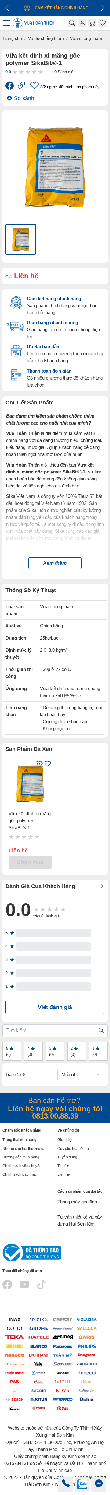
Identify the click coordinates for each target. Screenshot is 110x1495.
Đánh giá (63, 72)
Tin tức (63, 1166)
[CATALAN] (38, 1381)
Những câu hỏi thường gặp (25, 1148)
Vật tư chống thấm (46, 38)
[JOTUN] (38, 1399)
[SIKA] (14, 1390)
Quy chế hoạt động (73, 1148)
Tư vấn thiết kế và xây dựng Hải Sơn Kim (79, 1220)
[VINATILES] (86, 1390)
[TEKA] (14, 1337)
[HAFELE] (38, 1337)
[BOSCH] (14, 1399)
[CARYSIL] (62, 1381)
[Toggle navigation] (7, 23)
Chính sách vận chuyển (22, 1166)
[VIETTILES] (86, 1381)
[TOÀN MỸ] (62, 1355)
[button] (55, 563)
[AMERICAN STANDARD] (62, 1328)
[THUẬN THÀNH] (14, 1372)
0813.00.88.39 (55, 1116)
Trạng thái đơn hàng (19, 1140)
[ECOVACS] (38, 1372)
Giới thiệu (65, 1140)
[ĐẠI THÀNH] (38, 1355)
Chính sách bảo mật (19, 1174)
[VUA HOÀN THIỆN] (86, 1363)
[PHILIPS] (86, 1346)
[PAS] (14, 1381)
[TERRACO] (62, 1399)
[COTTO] (14, 1328)
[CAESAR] (62, 1319)
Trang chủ (12, 38)
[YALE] (38, 1363)
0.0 (8, 72)
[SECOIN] (38, 1390)
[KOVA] (62, 1390)
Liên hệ (63, 1174)
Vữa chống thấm (86, 38)
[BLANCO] (38, 1346)
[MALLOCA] (86, 1328)
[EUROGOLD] (14, 1346)
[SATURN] (62, 1363)
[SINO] (62, 1408)
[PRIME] (38, 1408)
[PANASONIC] (62, 1346)
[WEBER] (62, 1372)
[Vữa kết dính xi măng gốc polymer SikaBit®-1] (30, 783)
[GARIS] (86, 1337)
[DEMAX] (14, 1408)
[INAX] (14, 1319)
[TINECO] (86, 1372)
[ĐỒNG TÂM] (86, 1355)
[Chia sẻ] (10, 86)
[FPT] (14, 1363)
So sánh (24, 98)
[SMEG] (62, 1337)
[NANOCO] (14, 1355)
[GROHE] (38, 1328)
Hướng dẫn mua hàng (20, 1157)
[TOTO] (38, 1319)
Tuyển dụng (67, 1157)
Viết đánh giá (55, 1007)
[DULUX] (86, 1399)
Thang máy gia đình (77, 1201)
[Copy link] (21, 86)
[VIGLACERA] (86, 1319)
